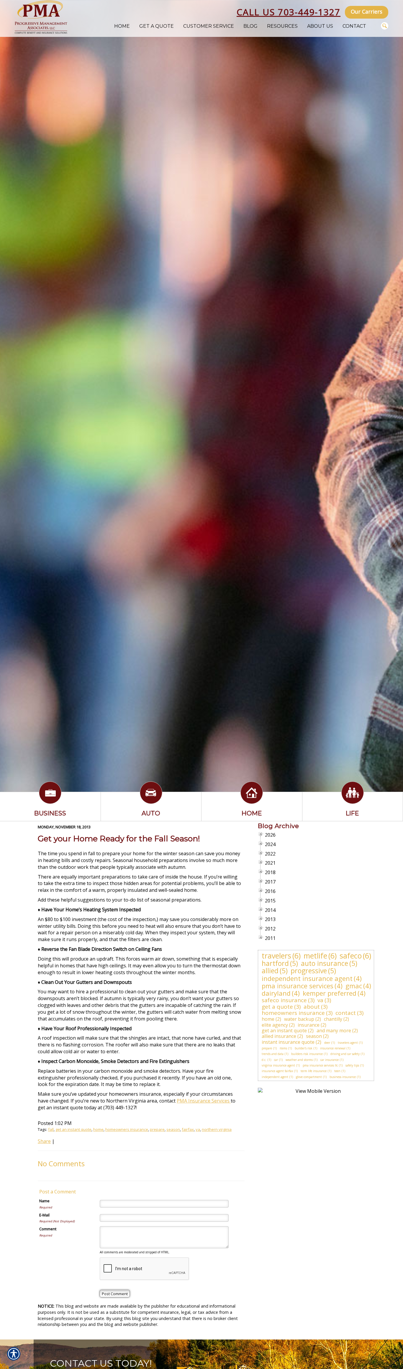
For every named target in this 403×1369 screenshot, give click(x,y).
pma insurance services (297, 985)
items (283, 1048)
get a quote (277, 1006)
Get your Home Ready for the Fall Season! (119, 838)
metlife (315, 956)
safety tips (352, 1065)
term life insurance (314, 1071)
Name (44, 1200)
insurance (309, 1025)
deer (327, 1043)
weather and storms (299, 1060)
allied (270, 970)
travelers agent (348, 1043)
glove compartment (309, 1077)
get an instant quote (73, 1129)
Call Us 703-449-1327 (288, 12)
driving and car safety (345, 1054)
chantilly (333, 1019)
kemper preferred (329, 993)
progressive (309, 970)
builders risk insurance (307, 1054)
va (198, 1129)
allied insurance (279, 1036)
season (173, 1129)
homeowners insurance (126, 1129)
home (98, 1129)
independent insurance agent (307, 978)
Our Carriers (366, 11)
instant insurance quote (288, 1042)
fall (51, 1129)
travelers (276, 956)
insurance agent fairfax (277, 1071)
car (276, 1060)
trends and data (273, 1054)
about (312, 1006)
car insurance (329, 1060)
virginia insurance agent (278, 1065)
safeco (351, 956)
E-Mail (44, 1215)
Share (44, 1141)
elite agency (275, 1025)
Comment (47, 1228)
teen (337, 1071)
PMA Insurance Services (204, 1101)
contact (345, 1013)
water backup (299, 1019)
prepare (157, 1129)
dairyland (276, 993)
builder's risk (303, 1048)
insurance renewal (332, 1048)
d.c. (264, 1060)
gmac (353, 985)
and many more (334, 1030)
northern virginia (217, 1129)
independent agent (275, 1077)
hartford (275, 963)
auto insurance (324, 963)
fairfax (188, 1129)
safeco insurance (284, 1000)
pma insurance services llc (320, 1065)
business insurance (343, 1077)
